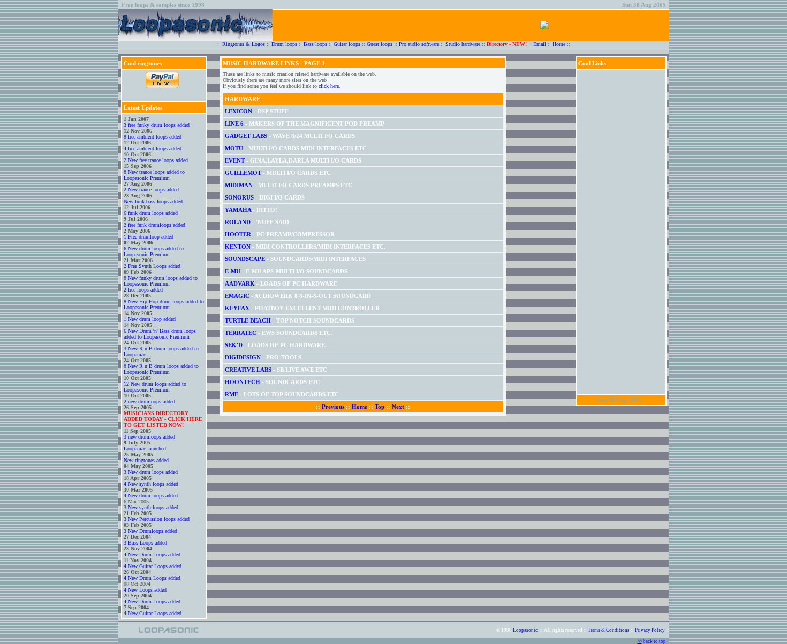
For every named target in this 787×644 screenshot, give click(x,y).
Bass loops (315, 44)
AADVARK (240, 283)
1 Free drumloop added (148, 237)
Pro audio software (419, 44)
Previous (333, 406)
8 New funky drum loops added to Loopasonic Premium (161, 281)
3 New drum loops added (151, 472)
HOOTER (238, 234)
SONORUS (239, 197)
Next (398, 406)
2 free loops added (143, 290)
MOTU (234, 148)
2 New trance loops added (151, 190)
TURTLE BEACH (248, 320)
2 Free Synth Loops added (152, 266)
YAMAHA (238, 209)
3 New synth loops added (151, 507)
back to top (653, 641)
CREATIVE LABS (249, 369)
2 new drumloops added (149, 401)
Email (539, 44)
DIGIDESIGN (243, 357)
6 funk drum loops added (151, 213)
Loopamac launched (145, 448)
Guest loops (379, 44)
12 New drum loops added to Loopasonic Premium (155, 387)
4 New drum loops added (151, 496)
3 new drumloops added (149, 437)
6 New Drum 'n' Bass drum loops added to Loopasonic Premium (160, 334)
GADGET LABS (246, 136)
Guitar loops (347, 44)
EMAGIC (237, 296)
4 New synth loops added (151, 484)
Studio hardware (462, 44)
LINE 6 (234, 123)
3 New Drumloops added (150, 531)
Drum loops (284, 44)
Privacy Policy (650, 630)
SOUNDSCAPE (245, 259)
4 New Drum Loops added (152, 554)
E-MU (232, 271)
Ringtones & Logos (243, 44)
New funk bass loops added (153, 201)
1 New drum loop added (150, 319)
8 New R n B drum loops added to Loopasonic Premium (161, 369)
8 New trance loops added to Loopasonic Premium (154, 175)
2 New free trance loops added (156, 160)
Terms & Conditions (609, 630)
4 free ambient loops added (152, 148)
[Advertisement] (621, 232)
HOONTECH (242, 382)
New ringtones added (146, 460)
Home (559, 44)
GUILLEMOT (243, 173)
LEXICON (238, 111)
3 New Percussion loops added (157, 519)
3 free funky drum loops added (157, 125)
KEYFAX (237, 308)
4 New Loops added (145, 590)
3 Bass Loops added (145, 543)
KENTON (238, 246)
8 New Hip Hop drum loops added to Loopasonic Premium (164, 304)
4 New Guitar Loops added (152, 566)
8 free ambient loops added (152, 137)
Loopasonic (525, 630)
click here (329, 86)
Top (379, 406)
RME (231, 394)
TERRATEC (240, 332)
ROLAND (238, 222)
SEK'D (234, 345)
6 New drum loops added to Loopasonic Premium (154, 251)
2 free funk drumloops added (154, 225)
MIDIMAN (239, 185)
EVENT (235, 160)
